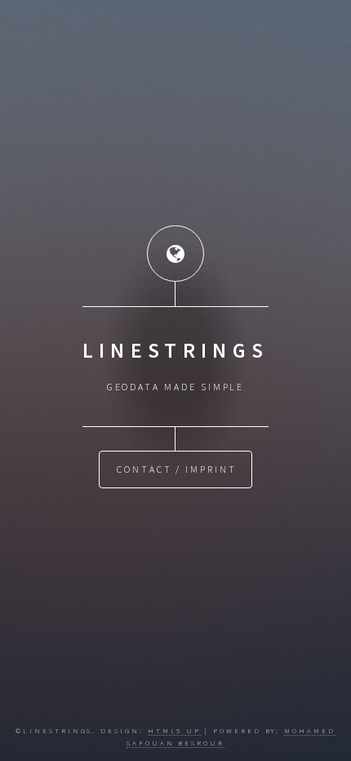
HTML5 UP (174, 730)
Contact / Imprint (177, 469)
